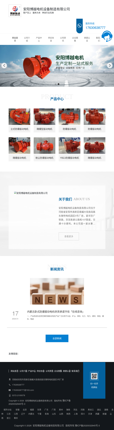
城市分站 (7, 409)
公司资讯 (63, 39)
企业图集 (75, 39)
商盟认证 (87, 39)
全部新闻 (57, 338)
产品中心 (39, 39)
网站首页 (15, 39)
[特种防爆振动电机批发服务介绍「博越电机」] (57, 300)
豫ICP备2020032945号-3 (87, 425)
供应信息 (51, 39)
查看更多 (68, 235)
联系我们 (99, 39)
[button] (55, 84)
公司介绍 (27, 39)
